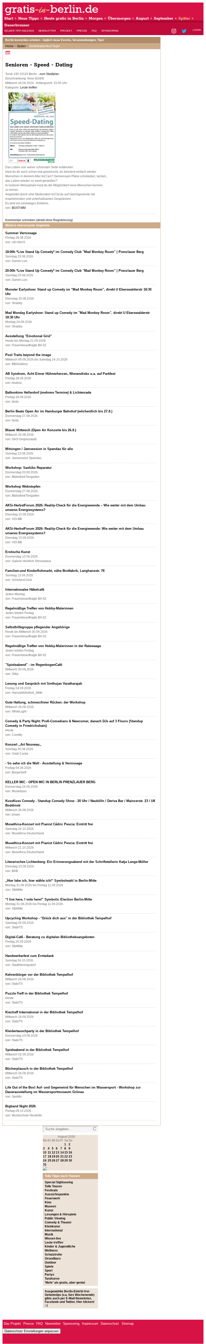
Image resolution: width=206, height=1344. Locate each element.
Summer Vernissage (21, 233)
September (163, 18)
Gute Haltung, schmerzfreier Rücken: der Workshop (45, 702)
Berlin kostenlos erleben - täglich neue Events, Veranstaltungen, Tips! (54, 40)
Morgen (96, 18)
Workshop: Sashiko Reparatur (28, 468)
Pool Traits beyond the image (28, 355)
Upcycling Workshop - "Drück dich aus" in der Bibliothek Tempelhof (58, 918)
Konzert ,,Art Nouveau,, (23, 744)
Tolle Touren (53, 1186)
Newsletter (47, 30)
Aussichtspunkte (57, 1194)
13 (57, 1152)
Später (184, 18)
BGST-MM (19, 208)
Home (9, 46)
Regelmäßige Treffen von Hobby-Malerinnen (39, 608)
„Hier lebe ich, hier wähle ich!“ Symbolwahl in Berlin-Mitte (50, 880)
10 (44, 1152)
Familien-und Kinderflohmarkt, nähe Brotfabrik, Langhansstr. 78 (55, 571)
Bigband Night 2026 (20, 1106)
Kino (48, 1202)
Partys (49, 1274)
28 (62, 1160)
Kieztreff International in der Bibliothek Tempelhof (44, 1012)
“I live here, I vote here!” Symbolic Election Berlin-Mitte (48, 899)
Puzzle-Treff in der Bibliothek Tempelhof (36, 993)
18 (49, 1156)
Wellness (51, 1250)
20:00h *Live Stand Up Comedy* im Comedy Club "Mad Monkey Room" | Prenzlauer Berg (74, 271)
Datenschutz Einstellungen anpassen (32, 1331)
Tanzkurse (52, 1278)
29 (66, 1160)
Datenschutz (110, 1323)
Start (8, 18)
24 (44, 1160)
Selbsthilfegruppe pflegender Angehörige (37, 627)
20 (57, 1156)
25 (49, 1160)
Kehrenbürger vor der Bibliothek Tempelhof (39, 974)
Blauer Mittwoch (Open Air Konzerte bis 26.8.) (40, 430)
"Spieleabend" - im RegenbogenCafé (33, 665)
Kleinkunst (52, 1226)
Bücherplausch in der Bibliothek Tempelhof (39, 1068)
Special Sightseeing (59, 1182)
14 (62, 1152)
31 (44, 1164)
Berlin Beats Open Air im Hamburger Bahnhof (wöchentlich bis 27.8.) (58, 411)
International (54, 1230)
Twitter (185, 31)
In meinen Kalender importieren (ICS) (8, 52)
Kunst (49, 1210)
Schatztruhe (53, 1254)
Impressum (90, 1323)
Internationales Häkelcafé (24, 589)
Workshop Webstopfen (22, 486)
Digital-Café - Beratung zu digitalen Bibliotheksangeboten (49, 937)
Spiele (49, 1266)
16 (70, 1152)
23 (70, 1156)
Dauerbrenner (17, 25)
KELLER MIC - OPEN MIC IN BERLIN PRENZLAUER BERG (50, 782)
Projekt (66, 30)
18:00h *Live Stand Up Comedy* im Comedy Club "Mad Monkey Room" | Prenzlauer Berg (74, 252)
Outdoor (50, 1262)
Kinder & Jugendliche (60, 1246)
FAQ (94, 30)
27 (57, 1160)
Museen (50, 1206)
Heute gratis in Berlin (64, 18)
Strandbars (53, 1258)
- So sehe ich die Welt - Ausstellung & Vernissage (43, 763)
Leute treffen (28, 87)
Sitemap (128, 1323)
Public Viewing (55, 1218)
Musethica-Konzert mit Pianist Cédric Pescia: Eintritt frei (49, 824)
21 (62, 1156)
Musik (49, 1234)
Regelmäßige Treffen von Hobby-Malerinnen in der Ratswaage (53, 646)
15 (66, 1152)
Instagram (174, 31)
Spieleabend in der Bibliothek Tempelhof (37, 1050)
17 (44, 1156)
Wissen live (53, 1238)
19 (53, 1156)
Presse (82, 30)
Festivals (51, 1190)
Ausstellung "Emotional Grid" (28, 336)
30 (70, 1160)
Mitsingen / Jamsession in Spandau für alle (39, 449)
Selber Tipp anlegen (19, 30)
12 (53, 1152)
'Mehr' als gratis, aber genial (65, 1282)
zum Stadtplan (49, 74)
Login (197, 30)
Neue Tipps (28, 18)
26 (53, 1160)
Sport (49, 1270)
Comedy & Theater (58, 1222)
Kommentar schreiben (39, 220)
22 (66, 1156)
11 (49, 1152)
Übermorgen (119, 18)
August (142, 18)
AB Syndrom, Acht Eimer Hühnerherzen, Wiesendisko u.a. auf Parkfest (60, 374)
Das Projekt (12, 1323)
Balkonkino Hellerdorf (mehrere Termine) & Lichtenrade (48, 392)
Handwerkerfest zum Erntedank (29, 956)
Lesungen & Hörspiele (60, 1214)
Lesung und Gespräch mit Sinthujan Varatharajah (43, 683)
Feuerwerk (52, 1198)
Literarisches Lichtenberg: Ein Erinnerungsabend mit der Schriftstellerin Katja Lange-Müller (76, 862)
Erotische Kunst (17, 552)
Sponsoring (110, 30)
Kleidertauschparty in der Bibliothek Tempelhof (42, 1031)
